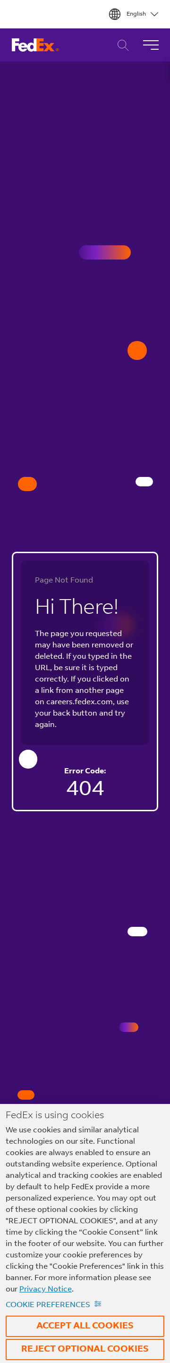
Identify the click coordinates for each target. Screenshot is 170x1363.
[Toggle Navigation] (150, 45)
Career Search (120, 45)
